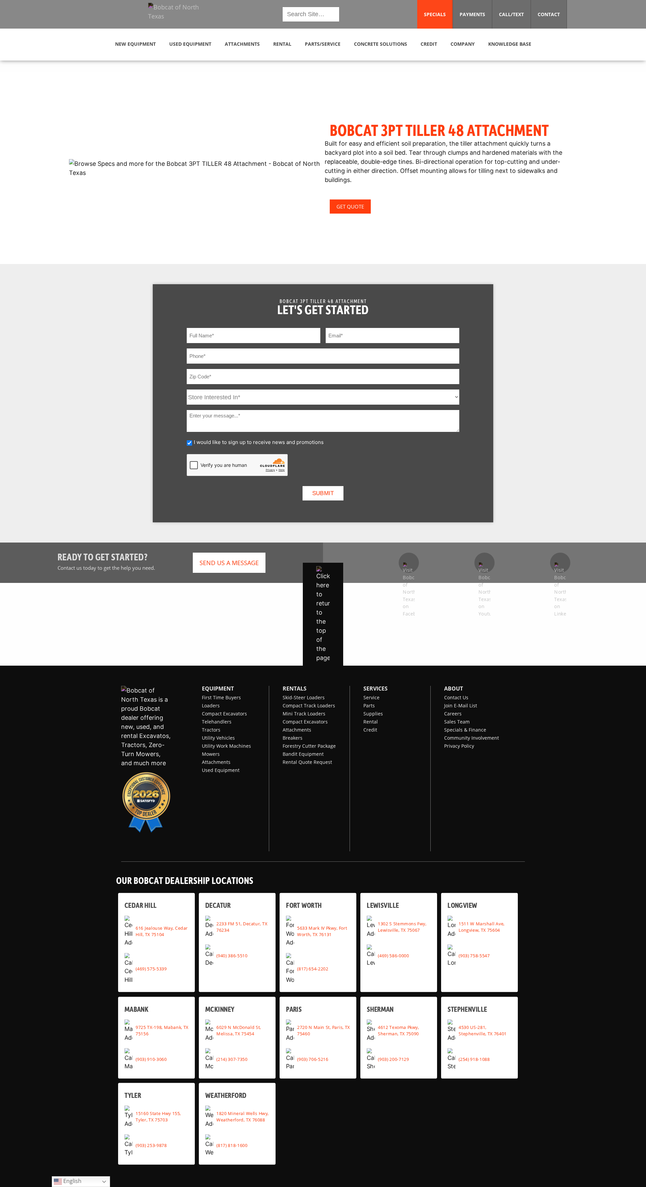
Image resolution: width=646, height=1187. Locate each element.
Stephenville (467, 1009)
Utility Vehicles (218, 738)
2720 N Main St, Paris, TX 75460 (323, 1030)
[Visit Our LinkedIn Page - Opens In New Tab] (560, 563)
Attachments (216, 762)
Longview (462, 905)
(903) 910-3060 (151, 1059)
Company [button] (463, 44)
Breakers (292, 738)
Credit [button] (429, 44)
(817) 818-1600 (231, 1145)
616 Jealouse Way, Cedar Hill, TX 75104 (162, 931)
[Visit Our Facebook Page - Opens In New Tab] (409, 563)
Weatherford (226, 1095)
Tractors (211, 730)
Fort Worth (304, 905)
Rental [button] (282, 44)
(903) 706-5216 (312, 1059)
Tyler (132, 1095)
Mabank (136, 1009)
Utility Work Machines (226, 746)
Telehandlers (216, 721)
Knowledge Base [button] (509, 44)
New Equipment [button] (135, 44)
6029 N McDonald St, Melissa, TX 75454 (238, 1030)
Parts (369, 705)
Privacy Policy (459, 746)
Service (371, 697)
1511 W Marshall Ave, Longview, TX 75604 (481, 926)
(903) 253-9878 (151, 1145)
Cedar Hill (140, 905)
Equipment (218, 688)
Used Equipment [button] (190, 44)
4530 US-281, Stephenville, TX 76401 (483, 1030)
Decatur (217, 905)
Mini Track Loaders (304, 713)
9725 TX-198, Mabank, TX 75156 (162, 1030)
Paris (294, 1009)
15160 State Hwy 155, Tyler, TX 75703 (158, 1116)
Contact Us (456, 697)
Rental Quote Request (307, 762)
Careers (453, 713)
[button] (179, 14)
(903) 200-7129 (393, 1059)
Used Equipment (221, 770)
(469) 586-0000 (393, 955)
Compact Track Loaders (309, 705)
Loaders (211, 705)
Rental (370, 721)
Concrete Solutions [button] (380, 44)
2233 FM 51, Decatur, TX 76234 (241, 926)
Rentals (295, 688)
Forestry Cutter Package (309, 746)
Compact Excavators (224, 713)
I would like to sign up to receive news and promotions (259, 442)
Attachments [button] (242, 44)
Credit (370, 730)
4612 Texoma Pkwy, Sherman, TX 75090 (398, 1030)
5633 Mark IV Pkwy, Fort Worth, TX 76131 (322, 931)
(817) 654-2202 (312, 968)
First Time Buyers (221, 697)
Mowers (211, 754)
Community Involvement (471, 738)
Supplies (373, 713)
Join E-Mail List (460, 705)
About (453, 688)
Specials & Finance (465, 730)
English (71, 1180)
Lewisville (383, 905)
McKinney (219, 1009)
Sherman (380, 1009)
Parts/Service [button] (322, 44)
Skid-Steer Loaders (304, 697)
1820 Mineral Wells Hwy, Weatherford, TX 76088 (242, 1116)
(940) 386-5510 (231, 955)
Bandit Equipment (303, 754)
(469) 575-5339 (151, 968)
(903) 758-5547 (474, 955)
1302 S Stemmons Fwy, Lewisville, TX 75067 (402, 926)
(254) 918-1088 (474, 1059)
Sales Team (457, 721)
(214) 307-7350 (231, 1059)
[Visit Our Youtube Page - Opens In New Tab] (484, 563)
